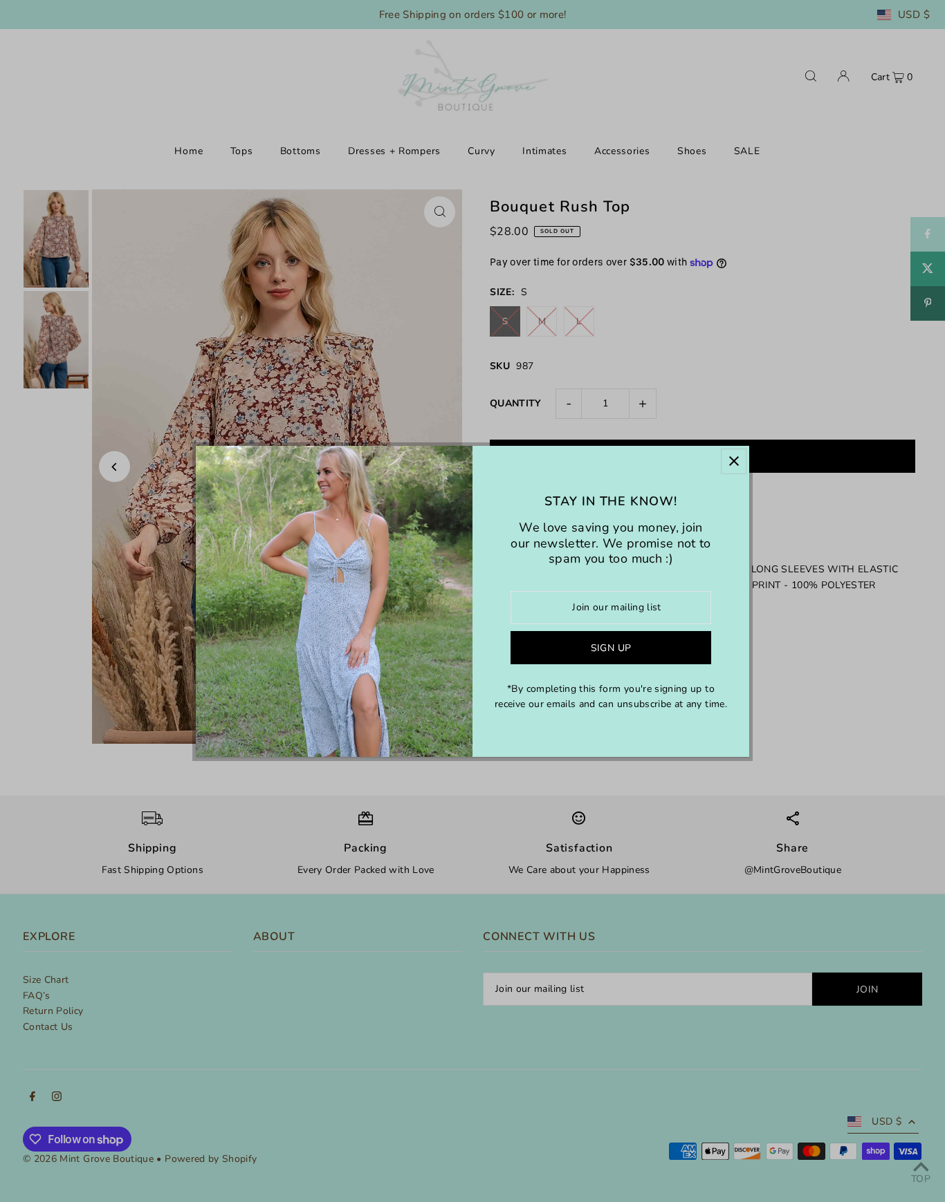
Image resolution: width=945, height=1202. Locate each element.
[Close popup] (734, 461)
